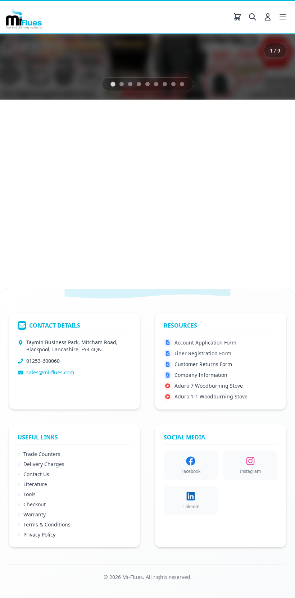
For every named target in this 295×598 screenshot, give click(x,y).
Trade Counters (41, 454)
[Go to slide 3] (130, 148)
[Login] (267, 16)
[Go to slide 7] (165, 148)
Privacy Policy (39, 534)
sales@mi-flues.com (50, 372)
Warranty (34, 514)
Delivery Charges (43, 464)
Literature (35, 484)
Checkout (34, 504)
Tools (29, 494)
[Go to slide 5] (147, 148)
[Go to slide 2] (121, 148)
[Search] (252, 16)
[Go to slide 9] (182, 148)
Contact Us (36, 474)
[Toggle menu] (282, 16)
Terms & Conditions (47, 524)
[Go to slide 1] (112, 147)
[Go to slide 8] (173, 148)
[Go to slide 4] (139, 148)
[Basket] (237, 16)
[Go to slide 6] (156, 148)
